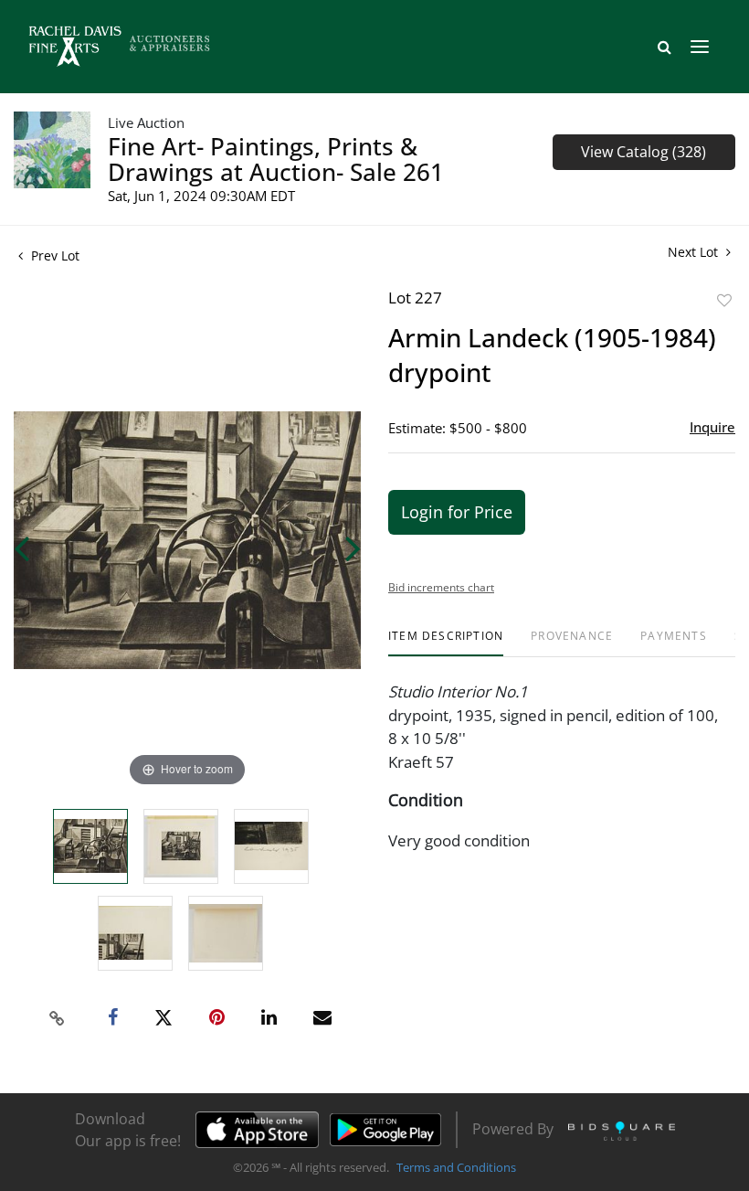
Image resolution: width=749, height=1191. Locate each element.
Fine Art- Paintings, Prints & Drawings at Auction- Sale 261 (276, 159)
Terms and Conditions (456, 1167)
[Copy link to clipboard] (58, 1018)
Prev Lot (53, 255)
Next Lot (695, 252)
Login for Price (456, 512)
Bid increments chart (441, 587)
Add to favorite (724, 300)
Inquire (712, 427)
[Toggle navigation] (700, 46)
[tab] (445, 643)
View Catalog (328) (643, 152)
